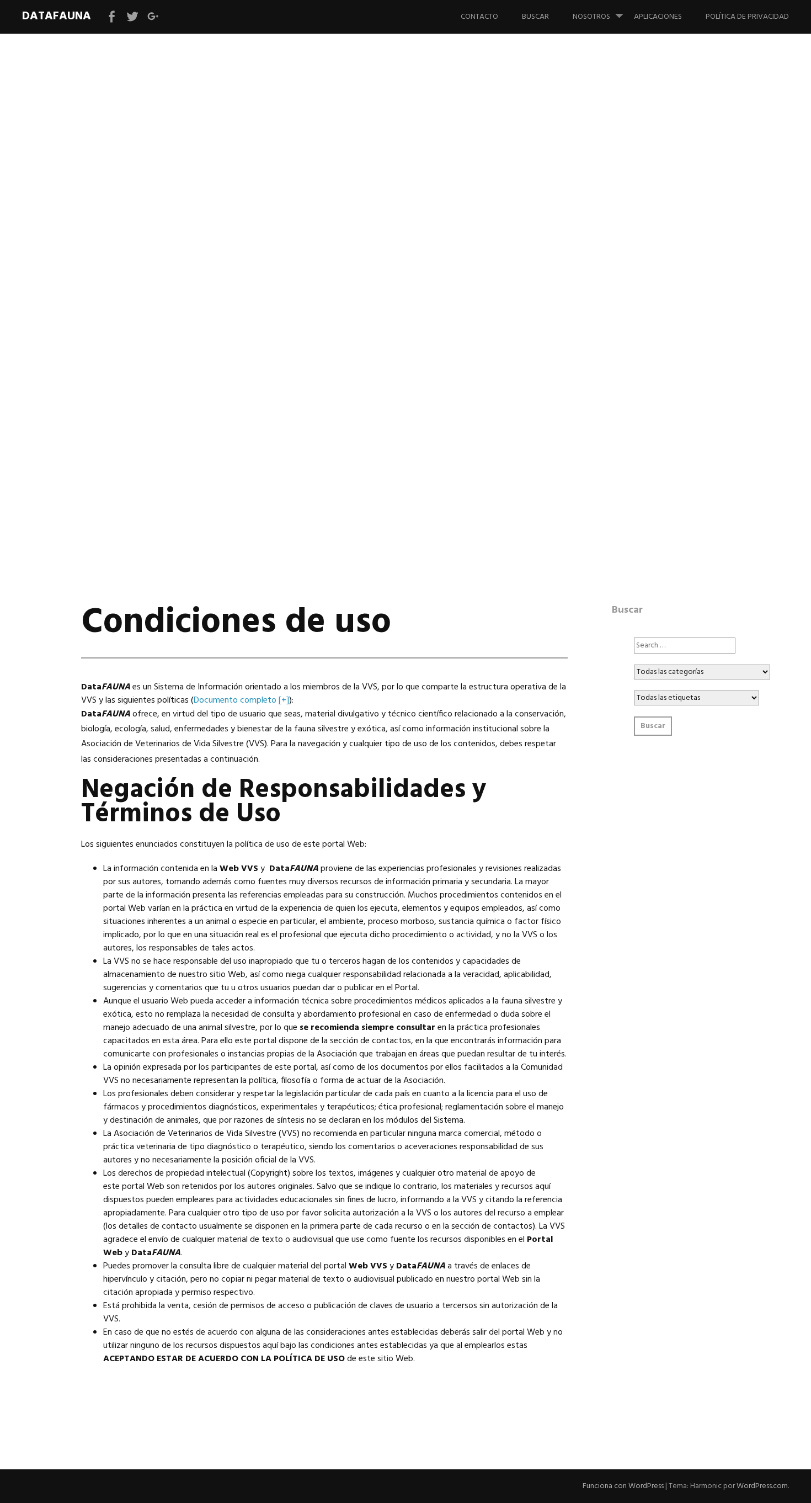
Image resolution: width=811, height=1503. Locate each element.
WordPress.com (762, 1486)
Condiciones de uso (225, 294)
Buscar (535, 16)
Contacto (479, 16)
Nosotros (591, 16)
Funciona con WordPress (623, 1486)
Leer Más (106, 329)
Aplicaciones (658, 16)
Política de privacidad (747, 16)
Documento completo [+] (241, 700)
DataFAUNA (56, 16)
